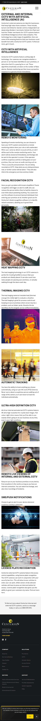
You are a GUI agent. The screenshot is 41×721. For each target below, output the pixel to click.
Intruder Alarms (26, 660)
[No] (37, 716)
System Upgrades (27, 686)
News (3, 666)
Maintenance (25, 666)
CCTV (23, 657)
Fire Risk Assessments (28, 682)
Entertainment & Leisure (8, 690)
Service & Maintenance (28, 679)
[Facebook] (5, 639)
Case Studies (5, 660)
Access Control (26, 663)
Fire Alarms (25, 654)
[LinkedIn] (3, 639)
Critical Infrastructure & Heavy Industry (10, 683)
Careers (4, 663)
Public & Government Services (10, 679)
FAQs (23, 689)
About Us (4, 654)
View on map (6, 635)
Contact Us (5, 669)
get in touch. (10, 44)
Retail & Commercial (8, 687)
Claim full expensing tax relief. (15, 2)
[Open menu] (36, 8)
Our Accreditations (7, 657)
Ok (30, 716)
